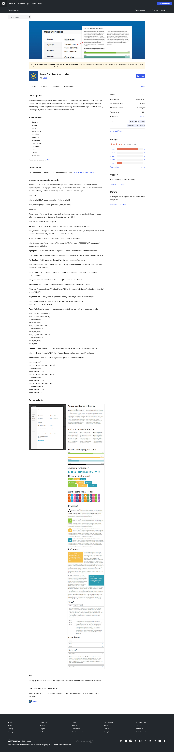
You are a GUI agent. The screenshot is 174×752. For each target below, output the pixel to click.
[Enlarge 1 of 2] (63, 407)
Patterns (43, 732)
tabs (137, 125)
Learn (74, 722)
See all (143, 167)
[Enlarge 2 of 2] (102, 407)
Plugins (42, 728)
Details (33, 87)
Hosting (10, 728)
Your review (114, 167)
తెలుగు (29, 741)
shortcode (141, 121)
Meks (45, 78)
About (10, 722)
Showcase (43, 722)
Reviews (43, 87)
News (10, 725)
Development (69, 87)
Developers (76, 728)
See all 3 (142, 116)
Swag (106, 732)
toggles (142, 125)
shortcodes (130, 125)
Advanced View (116, 131)
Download (140, 76)
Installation (55, 87)
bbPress (139, 728)
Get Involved (108, 722)
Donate (107, 728)
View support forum (117, 184)
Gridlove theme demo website (84, 172)
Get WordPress (164, 3)
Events (106, 725)
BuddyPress (141, 732)
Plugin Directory (13, 10)
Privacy (10, 732)
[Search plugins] (29, 17)
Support (142, 87)
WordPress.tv (77, 732)
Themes (43, 725)
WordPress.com (142, 722)
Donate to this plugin (118, 204)
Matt (138, 725)
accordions (133, 121)
